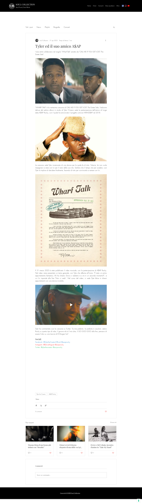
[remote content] (71, 371)
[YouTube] (129, 6)
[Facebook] (123, 6)
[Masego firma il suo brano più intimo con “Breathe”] (40, 434)
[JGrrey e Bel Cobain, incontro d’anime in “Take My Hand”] (102, 434)
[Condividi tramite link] (46, 405)
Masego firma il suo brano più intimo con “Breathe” (39, 446)
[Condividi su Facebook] (36, 405)
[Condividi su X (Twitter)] (41, 405)
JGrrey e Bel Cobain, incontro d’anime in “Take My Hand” (102, 446)
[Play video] (71, 305)
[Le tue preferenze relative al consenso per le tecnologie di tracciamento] (138, 500)
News (39, 27)
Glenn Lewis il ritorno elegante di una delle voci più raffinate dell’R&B (70, 446)
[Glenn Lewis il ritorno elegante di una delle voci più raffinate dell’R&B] (71, 434)
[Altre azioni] (105, 40)
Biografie (57, 27)
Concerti (67, 27)
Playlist (47, 27)
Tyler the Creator (41, 394)
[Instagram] (126, 6)
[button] (114, 27)
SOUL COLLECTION (25, 4)
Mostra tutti (113, 422)
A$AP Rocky (52, 394)
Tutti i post (29, 27)
